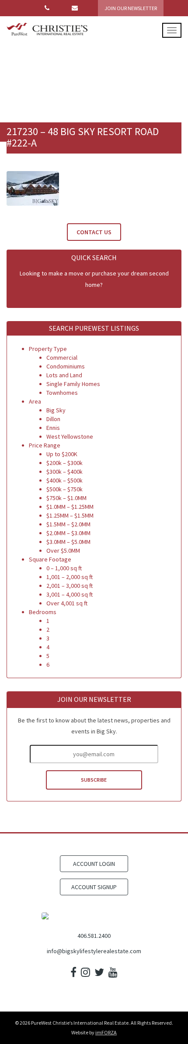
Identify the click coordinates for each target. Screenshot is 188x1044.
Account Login (94, 864)
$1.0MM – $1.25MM (70, 507)
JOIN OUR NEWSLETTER (130, 8)
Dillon (53, 419)
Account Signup (94, 887)
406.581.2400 (94, 936)
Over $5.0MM (63, 550)
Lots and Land (64, 375)
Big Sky (56, 410)
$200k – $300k (64, 463)
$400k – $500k (64, 480)
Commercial (61, 357)
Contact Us (94, 232)
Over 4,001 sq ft (66, 603)
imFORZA (106, 1032)
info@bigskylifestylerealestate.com (94, 951)
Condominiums (65, 366)
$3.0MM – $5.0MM (68, 542)
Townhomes (62, 393)
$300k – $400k (64, 472)
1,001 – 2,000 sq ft (69, 577)
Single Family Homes (73, 384)
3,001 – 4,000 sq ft (69, 594)
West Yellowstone (69, 436)
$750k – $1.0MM (66, 498)
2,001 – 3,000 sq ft (69, 586)
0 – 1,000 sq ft (64, 568)
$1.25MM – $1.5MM (70, 515)
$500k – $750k (64, 489)
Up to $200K (61, 454)
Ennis (53, 428)
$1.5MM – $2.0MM (68, 524)
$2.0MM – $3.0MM (68, 533)
